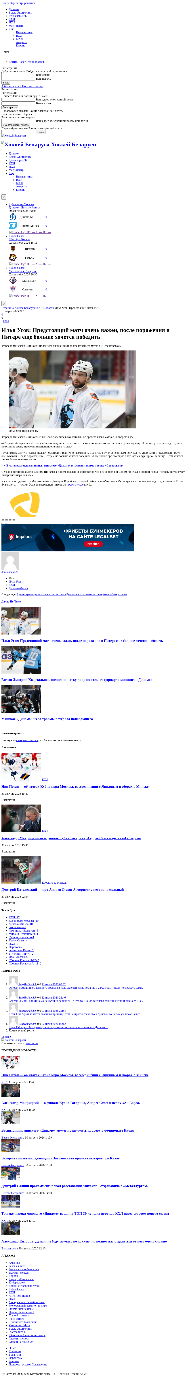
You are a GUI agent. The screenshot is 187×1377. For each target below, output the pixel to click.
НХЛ (12, 22)
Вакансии (15, 1354)
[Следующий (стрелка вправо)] (6, 523)
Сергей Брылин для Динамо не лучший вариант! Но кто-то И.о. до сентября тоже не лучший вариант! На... (76, 1000)
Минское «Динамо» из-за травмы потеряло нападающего (47, 719)
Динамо (14, 9)
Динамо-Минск (18, 588)
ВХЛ (19, 35)
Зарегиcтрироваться (22, 3)
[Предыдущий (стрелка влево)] (2, 523)
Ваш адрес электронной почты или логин (62, 120)
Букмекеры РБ (18, 15)
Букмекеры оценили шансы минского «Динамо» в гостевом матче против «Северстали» (72, 594)
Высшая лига (24, 32)
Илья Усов (15, 581)
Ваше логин (43, 103)
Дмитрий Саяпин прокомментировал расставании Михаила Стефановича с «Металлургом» (75, 1186)
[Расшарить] (6, 519)
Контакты (32, 1043)
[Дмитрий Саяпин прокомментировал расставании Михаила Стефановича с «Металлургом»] (10, 1178)
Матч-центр (16, 25)
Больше (6, 1036)
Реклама (14, 1361)
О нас (12, 1348)
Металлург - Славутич (23, 271)
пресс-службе (75, 484)
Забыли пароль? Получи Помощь (22, 86)
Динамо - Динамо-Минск (24, 207)
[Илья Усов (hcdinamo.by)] (72, 427)
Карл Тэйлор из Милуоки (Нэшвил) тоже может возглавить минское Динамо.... (58, 1027)
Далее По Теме (11, 601)
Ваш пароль (43, 78)
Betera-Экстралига (20, 12)
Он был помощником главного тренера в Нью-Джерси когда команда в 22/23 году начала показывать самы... (76, 987)
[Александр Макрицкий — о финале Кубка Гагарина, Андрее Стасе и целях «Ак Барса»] (21, 831)
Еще (11, 29)
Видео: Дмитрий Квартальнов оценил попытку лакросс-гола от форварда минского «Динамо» (76, 680)
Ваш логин (43, 74)
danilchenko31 (9, 572)
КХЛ (12, 19)
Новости (48, 307)
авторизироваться (27, 740)
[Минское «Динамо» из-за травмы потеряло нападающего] (21, 711)
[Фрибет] (67, 550)
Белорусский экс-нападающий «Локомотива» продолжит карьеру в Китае (60, 1158)
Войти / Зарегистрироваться (26, 61)
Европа (20, 45)
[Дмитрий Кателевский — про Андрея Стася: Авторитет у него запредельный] (21, 882)
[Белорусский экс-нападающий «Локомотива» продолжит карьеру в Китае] (10, 1151)
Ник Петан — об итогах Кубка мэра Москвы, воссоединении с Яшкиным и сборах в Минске (74, 786)
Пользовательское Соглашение (28, 1364)
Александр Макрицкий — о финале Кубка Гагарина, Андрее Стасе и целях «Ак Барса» (71, 838)
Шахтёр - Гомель (19, 239)
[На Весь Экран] (10, 519)
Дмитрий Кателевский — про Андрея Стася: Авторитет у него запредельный (62, 889)
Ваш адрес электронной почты (55, 99)
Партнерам (15, 1357)
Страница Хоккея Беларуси (18, 307)
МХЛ (19, 38)
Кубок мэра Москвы (21, 204)
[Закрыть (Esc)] (2, 519)
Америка (21, 42)
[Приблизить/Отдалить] (13, 519)
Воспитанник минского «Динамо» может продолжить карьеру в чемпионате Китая (67, 1130)
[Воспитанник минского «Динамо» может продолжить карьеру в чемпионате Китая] (10, 1123)
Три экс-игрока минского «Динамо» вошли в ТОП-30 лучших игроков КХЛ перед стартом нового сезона (85, 1213)
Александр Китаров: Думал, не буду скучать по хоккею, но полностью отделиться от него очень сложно (84, 1241)
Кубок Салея (16, 236)
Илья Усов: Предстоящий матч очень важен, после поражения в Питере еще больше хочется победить (82, 641)
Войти (5, 3)
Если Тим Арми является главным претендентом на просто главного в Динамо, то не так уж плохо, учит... (75, 1014)
